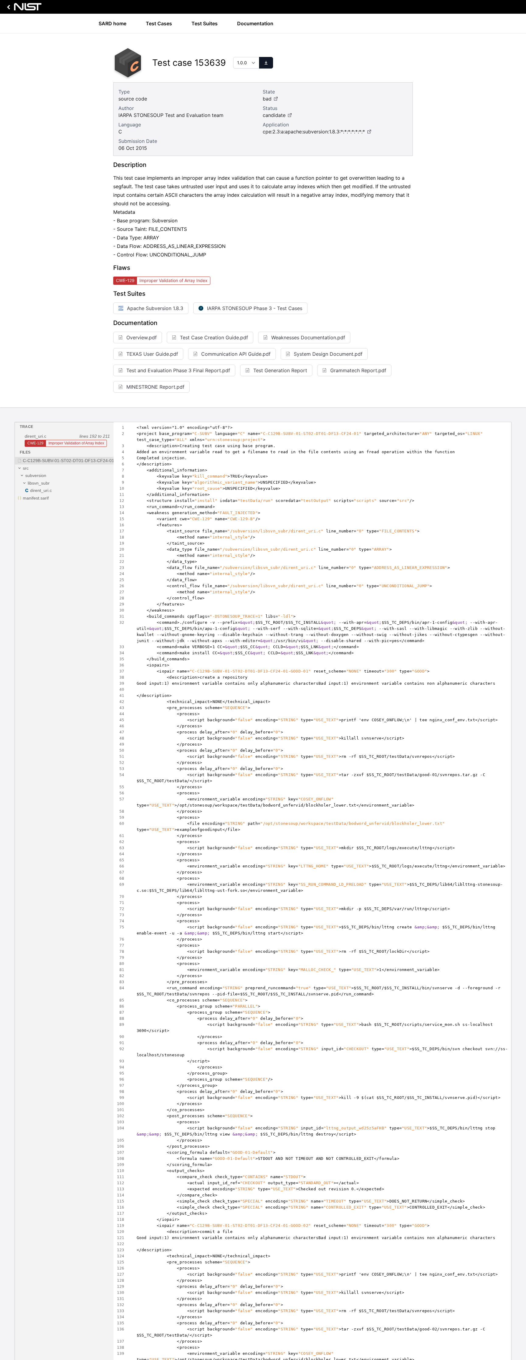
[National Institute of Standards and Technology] (23, 8)
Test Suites (204, 23)
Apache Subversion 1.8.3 (155, 308)
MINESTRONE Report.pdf (155, 387)
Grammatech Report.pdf (358, 370)
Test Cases (159, 23)
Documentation (255, 23)
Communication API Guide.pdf (236, 354)
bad (267, 99)
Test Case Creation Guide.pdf (214, 337)
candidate (274, 115)
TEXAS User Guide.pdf (152, 354)
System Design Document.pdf (328, 354)
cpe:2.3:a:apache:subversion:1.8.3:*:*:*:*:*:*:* (314, 132)
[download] (266, 63)
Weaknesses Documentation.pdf (308, 337)
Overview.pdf (141, 337)
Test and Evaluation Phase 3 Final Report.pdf (178, 370)
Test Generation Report (280, 370)
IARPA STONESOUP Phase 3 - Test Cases (254, 308)
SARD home (112, 23)
